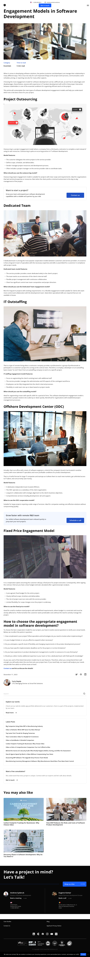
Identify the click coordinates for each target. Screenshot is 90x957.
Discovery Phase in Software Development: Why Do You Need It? (23, 855)
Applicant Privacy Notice (54, 926)
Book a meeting (15, 898)
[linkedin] (34, 934)
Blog (48, 921)
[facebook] (43, 934)
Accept (83, 954)
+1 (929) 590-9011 (37, 2)
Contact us (75, 195)
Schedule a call (75, 520)
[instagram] (47, 934)
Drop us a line (69, 884)
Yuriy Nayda (16, 681)
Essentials (7, 66)
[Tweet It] (76, 674)
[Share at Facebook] (81, 674)
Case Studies (7, 921)
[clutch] (38, 934)
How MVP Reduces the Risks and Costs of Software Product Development (65, 824)
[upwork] (56, 934)
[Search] (84, 694)
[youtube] (52, 934)
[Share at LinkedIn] (85, 674)
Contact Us (7, 926)
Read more (10, 713)
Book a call (62, 898)
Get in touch (45, 5)
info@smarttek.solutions (53, 2)
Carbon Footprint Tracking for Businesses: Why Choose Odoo (21, 824)
